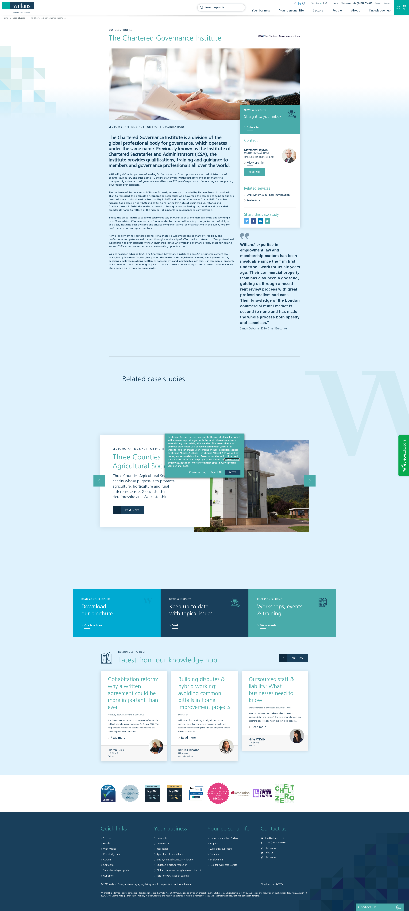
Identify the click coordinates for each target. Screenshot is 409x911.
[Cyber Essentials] (108, 793)
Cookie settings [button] (198, 472)
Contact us (108, 865)
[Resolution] (240, 793)
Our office (108, 876)
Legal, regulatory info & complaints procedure (157, 884)
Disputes (214, 854)
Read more (118, 737)
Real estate (253, 200)
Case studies (19, 18)
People (337, 10)
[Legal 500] (152, 793)
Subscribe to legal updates (116, 870)
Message (255, 172)
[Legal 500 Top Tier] (174, 793)
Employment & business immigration (268, 195)
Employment (216, 860)
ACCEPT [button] (232, 472)
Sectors (318, 10)
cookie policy (232, 459)
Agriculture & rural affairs (169, 854)
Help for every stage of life (223, 865)
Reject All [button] (216, 472)
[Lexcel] (130, 793)
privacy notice (179, 463)
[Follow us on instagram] (303, 3)
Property (214, 843)
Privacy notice (125, 884)
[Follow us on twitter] (246, 221)
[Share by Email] (267, 221)
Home (335, 3)
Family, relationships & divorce (225, 838)
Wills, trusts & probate (221, 849)
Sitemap (188, 884)
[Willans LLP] (18, 8)
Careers (378, 3)
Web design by (268, 884)
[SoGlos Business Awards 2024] (196, 793)
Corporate (162, 838)
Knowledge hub (380, 10)
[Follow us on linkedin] (299, 3)
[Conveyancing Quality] (218, 793)
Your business (261, 10)
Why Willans (109, 849)
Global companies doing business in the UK (179, 870)
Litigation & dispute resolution (172, 865)
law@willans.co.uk (274, 838)
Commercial (163, 843)
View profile (255, 162)
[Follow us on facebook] (295, 3)
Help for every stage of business (173, 876)
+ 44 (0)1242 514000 (276, 842)
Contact (387, 3)
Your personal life (291, 10)
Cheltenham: (356, 3)
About (355, 10)
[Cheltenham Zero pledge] (284, 793)
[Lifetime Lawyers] (262, 793)
